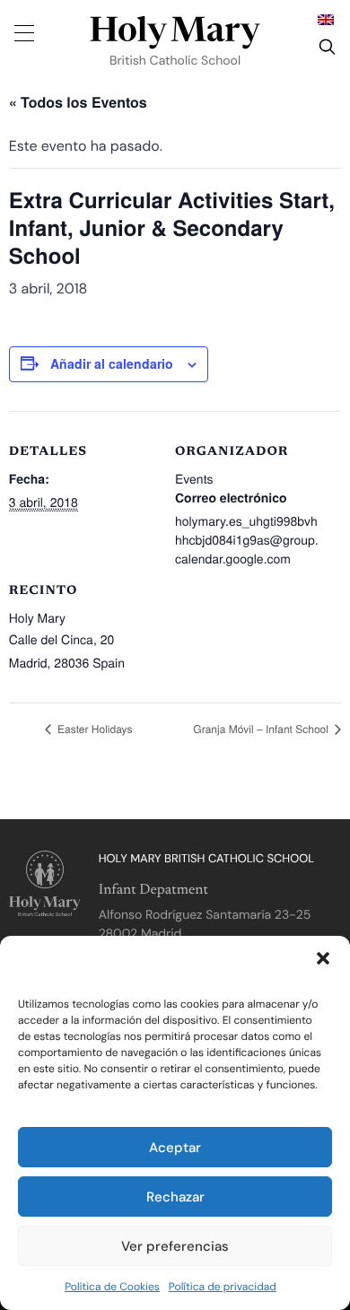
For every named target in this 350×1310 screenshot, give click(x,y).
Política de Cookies (112, 1286)
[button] (323, 958)
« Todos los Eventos (78, 102)
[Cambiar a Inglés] (326, 19)
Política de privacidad (222, 1286)
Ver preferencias (175, 1246)
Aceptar (175, 1148)
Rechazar (175, 1197)
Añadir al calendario (111, 363)
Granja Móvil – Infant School (262, 729)
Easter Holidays (94, 729)
